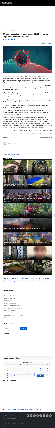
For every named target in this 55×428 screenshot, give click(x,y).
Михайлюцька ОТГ (9, 280)
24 (7, 375)
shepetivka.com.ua (12, 39)
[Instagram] (44, 415)
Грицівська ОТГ (20, 280)
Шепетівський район (10, 282)
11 (14, 371)
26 (21, 375)
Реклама (11, 415)
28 (34, 375)
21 (34, 373)
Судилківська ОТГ (46, 278)
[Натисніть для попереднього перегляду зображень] (27, 59)
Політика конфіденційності (10, 418)
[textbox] (29, 144)
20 (27, 373)
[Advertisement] (27, 16)
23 (47, 373)
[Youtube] (50, 415)
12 (20, 371)
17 (7, 373)
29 (40, 375)
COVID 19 (17, 278)
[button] (53, 3)
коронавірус (25, 278)
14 (34, 371)
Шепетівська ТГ (42, 280)
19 (20, 373)
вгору (50, 285)
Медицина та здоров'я (14, 154)
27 (27, 375)
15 (40, 371)
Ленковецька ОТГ (31, 280)
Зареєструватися (43, 137)
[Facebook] (34, 415)
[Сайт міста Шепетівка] (7, 2)
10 (7, 371)
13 (27, 371)
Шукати (23, 328)
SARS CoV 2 (10, 278)
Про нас (5, 415)
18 (14, 373)
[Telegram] (28, 415)
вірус (32, 278)
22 (40, 373)
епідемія (37, 278)
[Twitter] (37, 415)
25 (14, 375)
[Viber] (31, 415)
